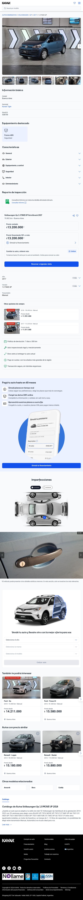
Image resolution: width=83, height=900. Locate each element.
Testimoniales (48, 839)
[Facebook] (4, 868)
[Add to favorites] (37, 679)
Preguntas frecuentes (31, 859)
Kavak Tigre (6, 107)
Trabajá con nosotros (51, 854)
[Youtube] (14, 868)
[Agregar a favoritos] (77, 215)
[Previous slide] (3, 46)
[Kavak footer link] (8, 849)
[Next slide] (80, 46)
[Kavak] (5, 3)
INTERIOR (48, 487)
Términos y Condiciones (68, 887)
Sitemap (67, 890)
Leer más (5, 825)
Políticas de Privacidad (50, 887)
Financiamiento (29, 844)
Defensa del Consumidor (35, 890)
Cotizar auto (41, 662)
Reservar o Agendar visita (41, 264)
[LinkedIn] (19, 868)
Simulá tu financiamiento (41, 465)
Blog (45, 844)
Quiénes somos (49, 849)
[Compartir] (73, 215)
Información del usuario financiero (13, 890)
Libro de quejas (70, 839)
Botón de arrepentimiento (54, 890)
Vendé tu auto (28, 849)
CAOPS (67, 844)
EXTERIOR (36, 487)
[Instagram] (9, 868)
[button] (72, 251)
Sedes (26, 854)
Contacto (47, 859)
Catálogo (5, 799)
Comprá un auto (29, 839)
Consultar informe (18, 203)
